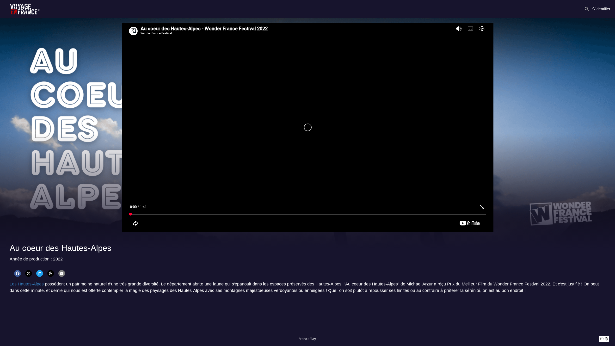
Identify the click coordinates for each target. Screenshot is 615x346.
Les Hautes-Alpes (27, 284)
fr (602, 338)
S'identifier (601, 9)
